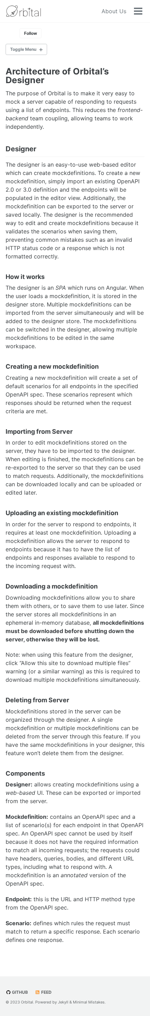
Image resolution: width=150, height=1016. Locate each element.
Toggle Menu (23, 49)
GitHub (19, 992)
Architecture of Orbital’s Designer (57, 75)
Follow (30, 33)
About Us (114, 11)
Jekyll (63, 1002)
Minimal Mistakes (89, 1002)
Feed (46, 992)
